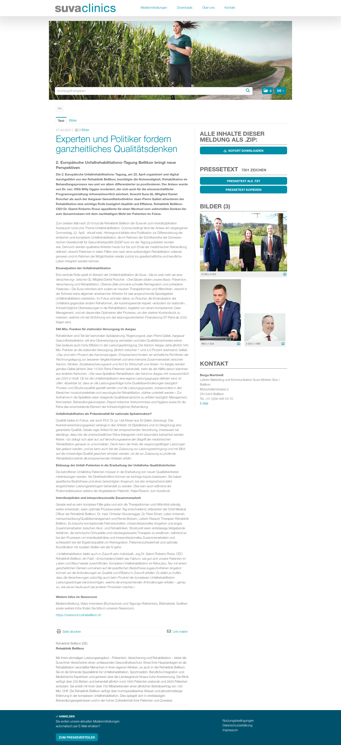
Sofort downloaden (245, 150)
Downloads (184, 7)
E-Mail (204, 403)
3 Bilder (84, 130)
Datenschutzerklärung (237, 725)
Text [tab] (61, 120)
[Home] (85, 8)
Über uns (208, 7)
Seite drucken (72, 631)
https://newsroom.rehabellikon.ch (78, 615)
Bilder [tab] (73, 120)
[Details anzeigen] (283, 274)
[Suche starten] (248, 91)
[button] (267, 90)
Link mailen (180, 631)
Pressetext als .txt (243, 181)
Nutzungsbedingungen (238, 721)
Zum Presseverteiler (77, 737)
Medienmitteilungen (154, 7)
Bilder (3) (215, 206)
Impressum (230, 730)
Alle (59, 108)
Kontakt (230, 7)
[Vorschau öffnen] (243, 242)
